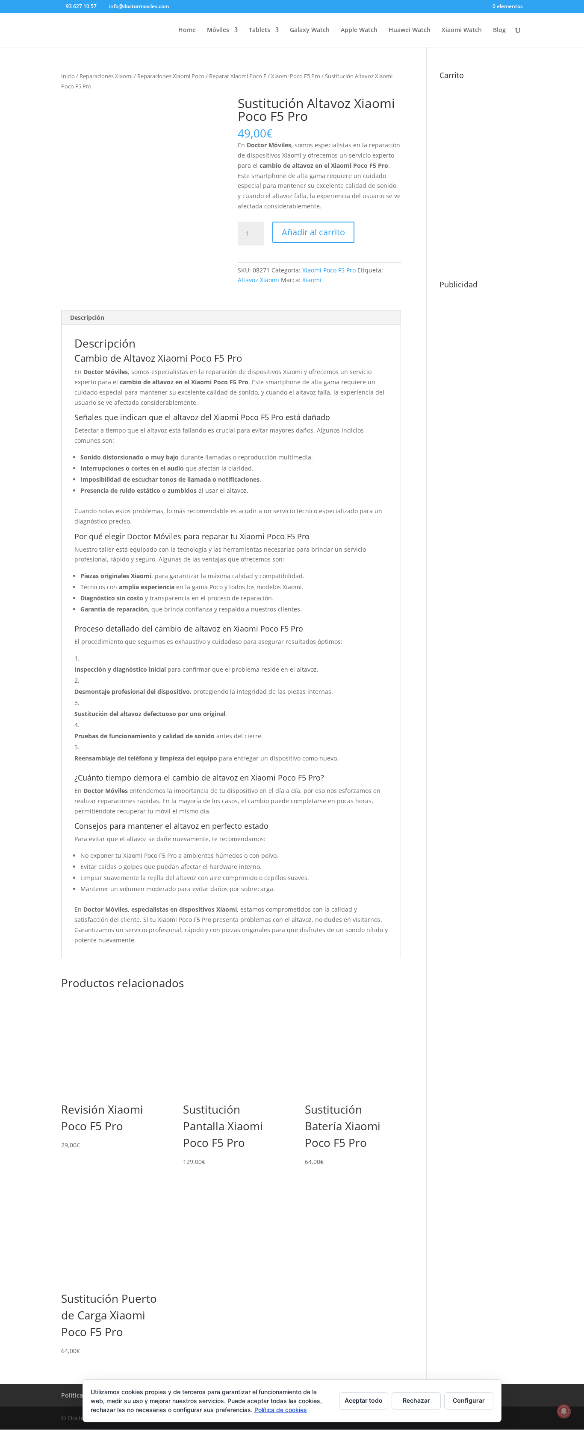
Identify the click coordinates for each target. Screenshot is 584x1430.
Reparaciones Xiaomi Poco (170, 76)
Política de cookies (280, 1409)
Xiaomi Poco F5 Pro (295, 76)
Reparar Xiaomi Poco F (237, 76)
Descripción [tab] (87, 317)
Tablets (259, 30)
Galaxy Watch (310, 30)
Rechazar (416, 1400)
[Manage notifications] (564, 1411)
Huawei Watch (410, 30)
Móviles (218, 30)
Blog (499, 30)
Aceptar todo (364, 1400)
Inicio (68, 76)
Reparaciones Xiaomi (106, 76)
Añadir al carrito (313, 232)
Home (187, 30)
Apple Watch (359, 30)
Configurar (469, 1400)
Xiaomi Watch (462, 30)
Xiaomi (311, 280)
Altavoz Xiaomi (258, 280)
